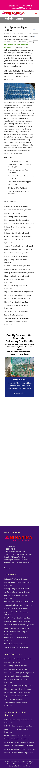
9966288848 (10, 549)
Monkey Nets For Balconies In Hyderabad (19, 273)
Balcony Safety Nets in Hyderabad (16, 206)
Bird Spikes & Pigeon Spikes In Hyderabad (19, 223)
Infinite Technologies (23, 766)
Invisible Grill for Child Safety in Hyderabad (19, 749)
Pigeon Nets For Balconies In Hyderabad (18, 292)
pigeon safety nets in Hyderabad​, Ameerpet (16, 261)
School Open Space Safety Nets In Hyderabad (16, 306)
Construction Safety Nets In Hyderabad (18, 249)
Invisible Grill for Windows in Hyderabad (18, 746)
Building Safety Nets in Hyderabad (16, 233)
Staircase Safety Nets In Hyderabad (16, 318)
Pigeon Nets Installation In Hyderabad (18, 295)
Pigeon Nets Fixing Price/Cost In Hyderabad (15, 287)
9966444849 (18, 393)
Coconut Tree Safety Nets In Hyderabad (18, 246)
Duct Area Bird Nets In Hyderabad (16, 256)
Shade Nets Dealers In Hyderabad (16, 311)
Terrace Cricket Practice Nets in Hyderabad (15, 323)
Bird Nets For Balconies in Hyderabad (17, 210)
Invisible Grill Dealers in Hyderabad (16, 739)
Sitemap (7, 568)
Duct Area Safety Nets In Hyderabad (17, 266)
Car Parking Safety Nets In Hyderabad (17, 236)
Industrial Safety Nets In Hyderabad (17, 269)
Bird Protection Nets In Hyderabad (16, 220)
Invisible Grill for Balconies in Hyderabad (18, 753)
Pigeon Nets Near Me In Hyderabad (17, 298)
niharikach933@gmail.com (15, 552)
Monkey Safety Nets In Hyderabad (16, 276)
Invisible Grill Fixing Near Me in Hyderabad (19, 742)
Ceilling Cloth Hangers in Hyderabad (17, 735)
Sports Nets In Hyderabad (13, 315)
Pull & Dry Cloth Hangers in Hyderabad (18, 726)
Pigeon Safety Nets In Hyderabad (16, 302)
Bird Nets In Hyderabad (12, 213)
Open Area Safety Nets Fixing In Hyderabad (15, 280)
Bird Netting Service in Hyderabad (16, 217)
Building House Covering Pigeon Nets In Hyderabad (18, 228)
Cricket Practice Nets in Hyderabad (16, 253)
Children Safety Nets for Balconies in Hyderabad (17, 241)
